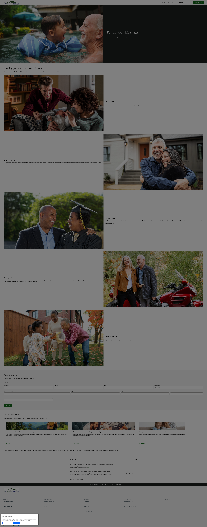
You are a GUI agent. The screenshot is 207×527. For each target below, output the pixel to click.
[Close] (37, 515)
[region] (20, 519)
